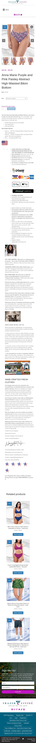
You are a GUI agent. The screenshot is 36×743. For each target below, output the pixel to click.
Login (15, 718)
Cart (11, 718)
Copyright (26, 723)
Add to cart (11, 108)
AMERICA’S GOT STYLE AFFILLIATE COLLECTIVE (18, 733)
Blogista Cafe (19, 715)
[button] (32, 40)
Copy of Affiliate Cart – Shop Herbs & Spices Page (18, 728)
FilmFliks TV (29, 715)
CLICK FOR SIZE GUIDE (8, 106)
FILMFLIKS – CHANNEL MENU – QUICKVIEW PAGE (18, 731)
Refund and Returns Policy (14, 723)
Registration (23, 718)
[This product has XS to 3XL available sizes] (23, 181)
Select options (18, 534)
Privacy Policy (18, 725)
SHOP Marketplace (9, 715)
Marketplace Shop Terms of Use (18, 720)
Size (3, 98)
